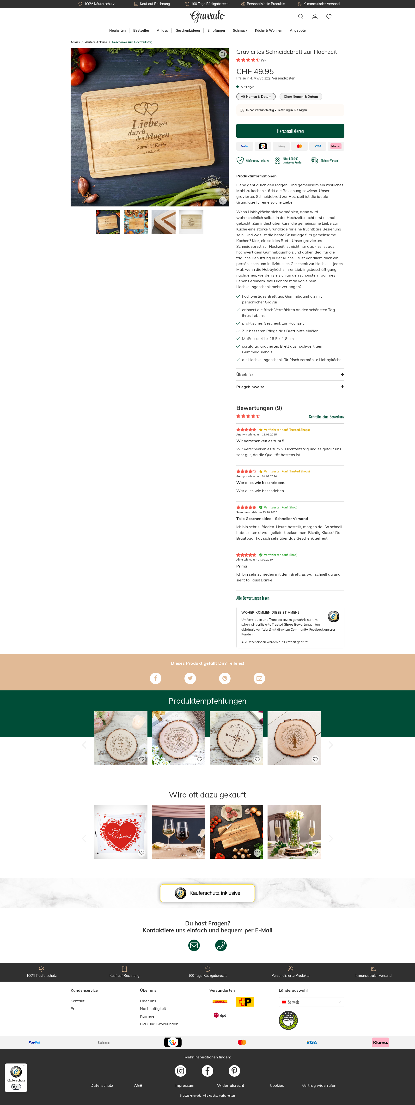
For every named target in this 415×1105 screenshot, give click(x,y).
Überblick (245, 374)
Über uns (148, 1000)
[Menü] (24, 1066)
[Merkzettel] (329, 16)
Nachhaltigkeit (153, 1008)
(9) (263, 60)
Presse (77, 1008)
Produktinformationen (256, 176)
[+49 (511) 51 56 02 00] (221, 945)
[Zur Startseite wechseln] (207, 16)
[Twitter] (190, 678)
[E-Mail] (259, 678)
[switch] (16, 1087)
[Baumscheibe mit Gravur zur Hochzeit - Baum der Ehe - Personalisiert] (294, 772)
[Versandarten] (232, 1008)
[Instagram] (180, 1071)
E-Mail (263, 930)
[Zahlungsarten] (207, 1042)
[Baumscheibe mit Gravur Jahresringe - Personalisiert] (178, 772)
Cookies (277, 1085)
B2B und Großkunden (159, 1023)
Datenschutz (102, 1085)
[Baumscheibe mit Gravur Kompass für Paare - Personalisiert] (236, 772)
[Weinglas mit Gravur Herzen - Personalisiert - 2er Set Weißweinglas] (178, 866)
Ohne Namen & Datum (301, 96)
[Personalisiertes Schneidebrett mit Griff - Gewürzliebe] (236, 866)
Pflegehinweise (250, 386)
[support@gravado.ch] (194, 945)
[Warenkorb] (340, 14)
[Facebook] (155, 678)
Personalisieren (290, 130)
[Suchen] (301, 16)
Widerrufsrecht (230, 1085)
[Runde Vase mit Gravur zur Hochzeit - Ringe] (294, 866)
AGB (138, 1085)
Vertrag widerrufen (319, 1085)
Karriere (147, 1016)
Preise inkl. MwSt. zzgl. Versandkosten (265, 78)
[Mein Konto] (315, 16)
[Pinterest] (225, 678)
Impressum (184, 1085)
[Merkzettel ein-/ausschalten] (223, 201)
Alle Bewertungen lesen (252, 598)
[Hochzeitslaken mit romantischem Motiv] (120, 866)
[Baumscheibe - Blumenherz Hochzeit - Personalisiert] (120, 772)
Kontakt (78, 1000)
